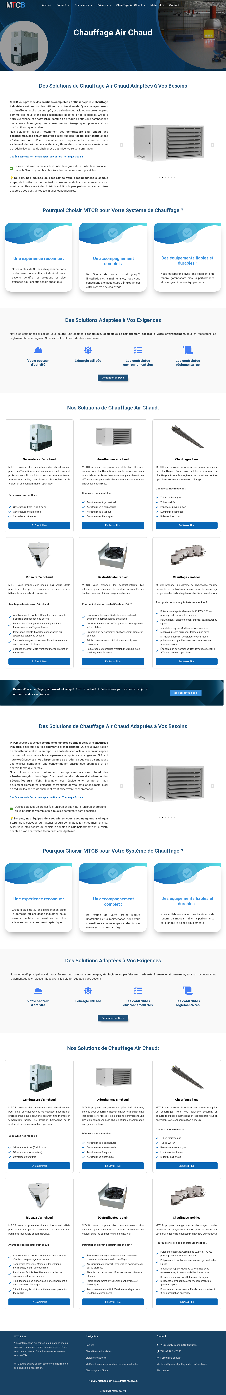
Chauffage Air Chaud (129, 5)
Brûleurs (102, 5)
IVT (124, 1391)
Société (61, 5)
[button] (63, 5)
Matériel (155, 5)
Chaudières (82, 5)
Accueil (46, 5)
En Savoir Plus (39, 525)
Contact (174, 5)
